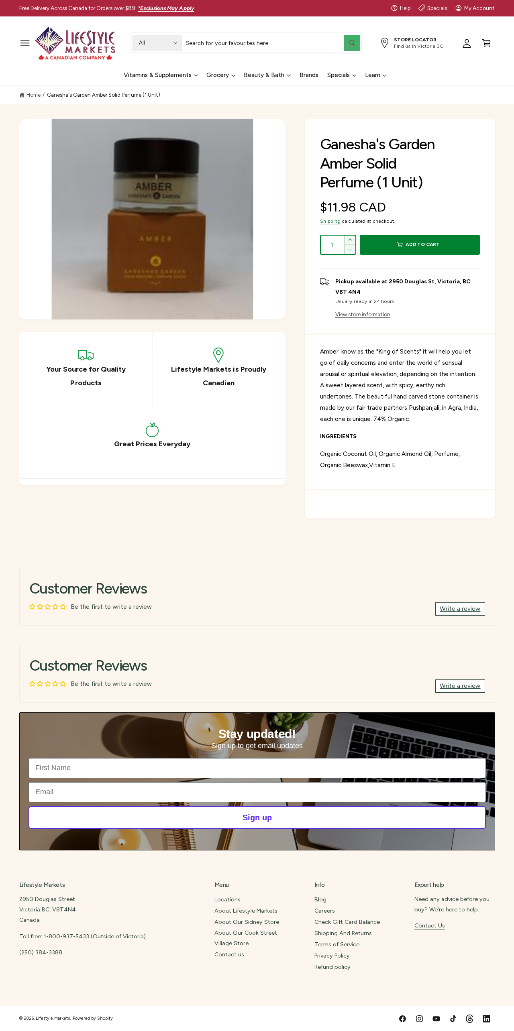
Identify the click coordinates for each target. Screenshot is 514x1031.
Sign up (257, 817)
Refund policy (332, 966)
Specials (437, 8)
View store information (362, 314)
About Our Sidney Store (246, 921)
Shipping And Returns (343, 933)
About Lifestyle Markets (245, 910)
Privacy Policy (332, 955)
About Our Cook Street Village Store (245, 938)
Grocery (217, 75)
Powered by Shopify (93, 1018)
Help (405, 8)
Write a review (460, 608)
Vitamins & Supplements (158, 75)
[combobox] (272, 43)
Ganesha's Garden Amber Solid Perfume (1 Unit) (104, 95)
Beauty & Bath (264, 75)
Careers (324, 910)
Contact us (229, 954)
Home (34, 95)
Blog (320, 899)
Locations (227, 899)
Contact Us (429, 925)
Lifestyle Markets (53, 1018)
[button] (25, 43)
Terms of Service (336, 944)
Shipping (330, 221)
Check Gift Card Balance (347, 921)
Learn (372, 75)
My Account (479, 8)
